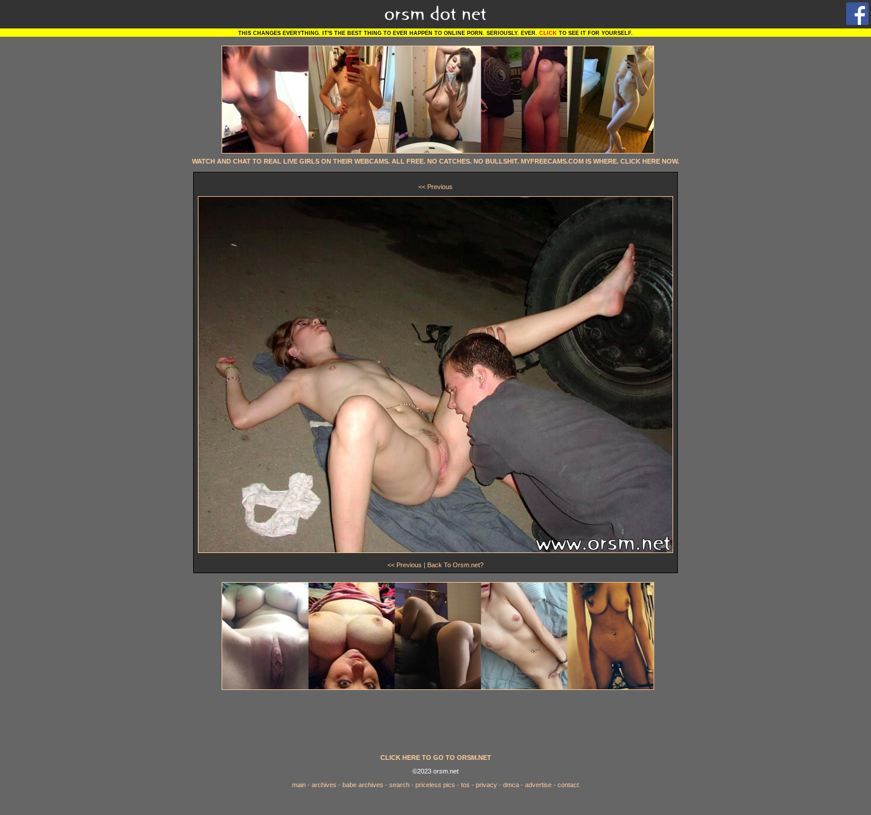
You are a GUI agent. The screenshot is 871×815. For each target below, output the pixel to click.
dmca (511, 784)
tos (465, 784)
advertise (538, 784)
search (399, 784)
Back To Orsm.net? (455, 564)
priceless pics (435, 784)
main (299, 784)
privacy (486, 784)
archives (324, 784)
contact (568, 784)
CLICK (548, 33)
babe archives (362, 784)
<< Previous (435, 186)
